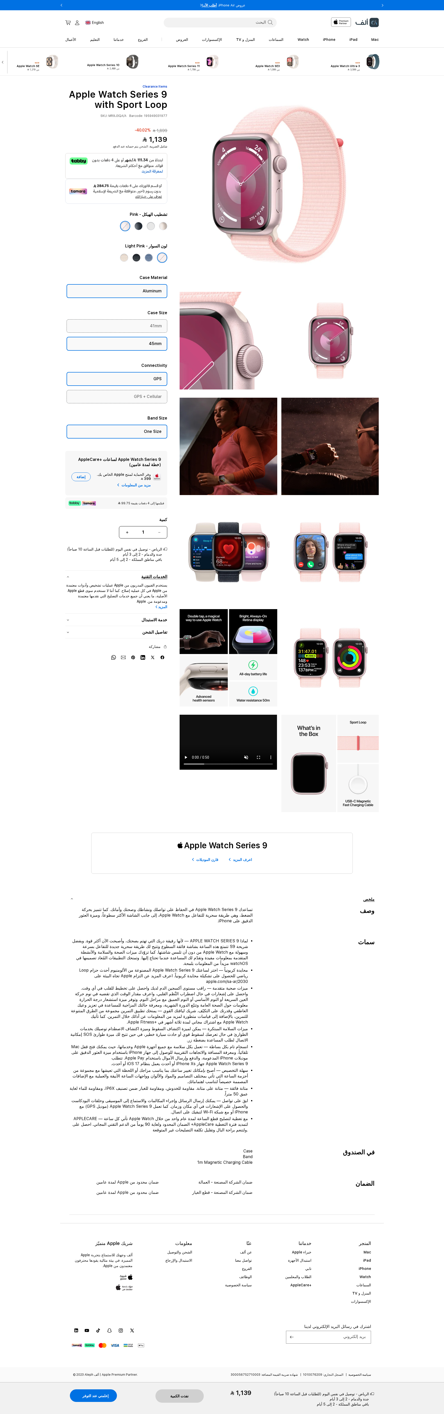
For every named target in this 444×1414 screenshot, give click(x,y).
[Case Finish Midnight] (138, 226)
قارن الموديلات (207, 860)
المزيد (162, 607)
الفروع (247, 1269)
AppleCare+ (300, 1285)
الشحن (143, 146)
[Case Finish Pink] (125, 226)
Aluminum (152, 291)
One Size (153, 431)
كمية (163, 519)
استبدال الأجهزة (299, 1260)
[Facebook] (162, 657)
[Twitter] (152, 657)
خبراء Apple (301, 1252)
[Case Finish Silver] (151, 226)
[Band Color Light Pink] (162, 258)
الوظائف (245, 1277)
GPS (157, 378)
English (98, 23)
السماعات (363, 1285)
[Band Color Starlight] (124, 258)
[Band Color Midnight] (136, 258)
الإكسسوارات (361, 1301)
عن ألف (246, 1252)
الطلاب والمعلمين (298, 1277)
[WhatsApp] (113, 657)
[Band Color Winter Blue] (149, 258)
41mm (156, 325)
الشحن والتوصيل (179, 1252)
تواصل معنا (243, 1260)
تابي (308, 1269)
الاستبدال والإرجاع (178, 1260)
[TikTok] (98, 1330)
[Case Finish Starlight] (163, 226)
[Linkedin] (143, 657)
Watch (365, 1277)
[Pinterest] (133, 657)
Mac (367, 1252)
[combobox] (220, 22)
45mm (155, 343)
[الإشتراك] (292, 1337)
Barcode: (136, 116)
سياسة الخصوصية (238, 1285)
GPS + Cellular (148, 396)
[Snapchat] (109, 1330)
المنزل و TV (361, 1293)
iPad (367, 1260)
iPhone (365, 1269)
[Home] (367, 22)
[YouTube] (86, 1330)
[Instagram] (120, 1330)
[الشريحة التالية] (3, 61)
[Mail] (123, 657)
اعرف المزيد (242, 860)
